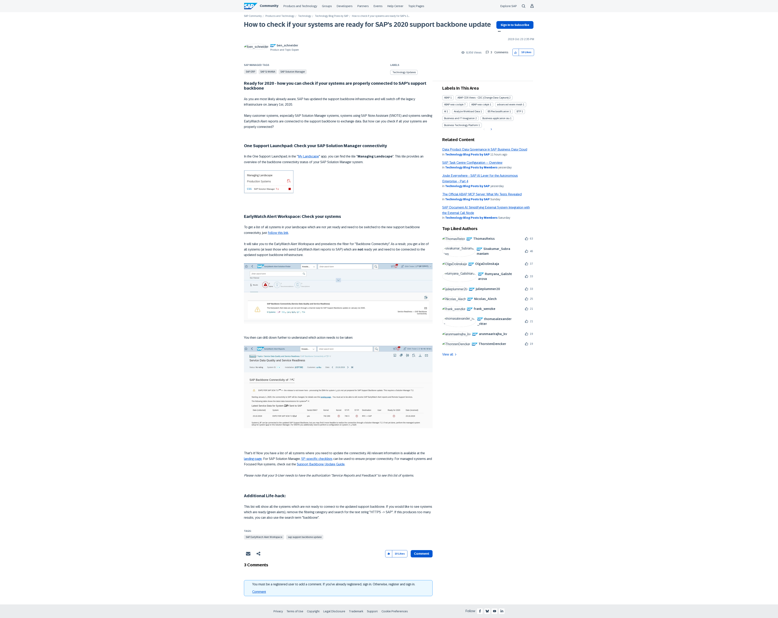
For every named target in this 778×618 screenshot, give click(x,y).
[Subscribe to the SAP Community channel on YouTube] (494, 611)
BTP (519, 111)
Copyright (313, 611)
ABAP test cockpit (454, 104)
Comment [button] (421, 553)
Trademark (356, 611)
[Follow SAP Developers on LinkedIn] (501, 611)
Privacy (278, 611)
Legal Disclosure (334, 611)
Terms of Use (294, 611)
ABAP (447, 97)
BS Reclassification (498, 111)
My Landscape (308, 156)
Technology (304, 16)
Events (378, 6)
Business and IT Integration (459, 118)
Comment (259, 591)
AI (445, 111)
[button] (516, 52)
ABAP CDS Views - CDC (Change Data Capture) (483, 97)
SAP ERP (250, 71)
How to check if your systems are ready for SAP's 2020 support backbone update (367, 24)
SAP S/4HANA (267, 71)
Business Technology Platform (461, 125)
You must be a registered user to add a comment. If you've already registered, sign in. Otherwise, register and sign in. (333, 584)
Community (269, 5)
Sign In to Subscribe (515, 25)
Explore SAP (508, 6)
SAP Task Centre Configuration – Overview (472, 162)
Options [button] (498, 32)
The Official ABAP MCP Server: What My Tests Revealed (482, 194)
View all (447, 354)
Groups (327, 6)
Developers (345, 6)
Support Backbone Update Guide (321, 464)
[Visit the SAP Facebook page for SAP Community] (480, 611)
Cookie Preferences (395, 611)
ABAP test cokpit (480, 104)
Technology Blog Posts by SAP (331, 16)
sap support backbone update (305, 537)
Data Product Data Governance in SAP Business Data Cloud (484, 149)
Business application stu (496, 118)
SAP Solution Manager (292, 71)
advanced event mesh (509, 104)
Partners (363, 6)
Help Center (395, 6)
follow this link (278, 233)
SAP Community (253, 16)
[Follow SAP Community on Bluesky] (487, 611)
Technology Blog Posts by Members (471, 167)
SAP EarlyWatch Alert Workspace (264, 537)
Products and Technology (300, 6)
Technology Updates (404, 72)
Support (372, 611)
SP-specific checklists (316, 459)
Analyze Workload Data (467, 111)
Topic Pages (416, 6)
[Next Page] (491, 129)
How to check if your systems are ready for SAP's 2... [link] (380, 16)
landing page (253, 459)
